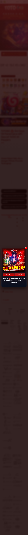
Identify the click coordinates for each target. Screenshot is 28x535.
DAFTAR (20, 274)
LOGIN (8, 274)
